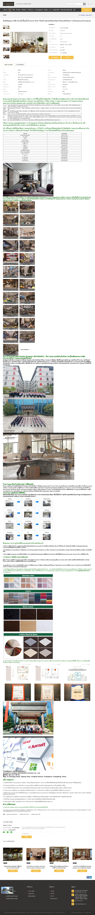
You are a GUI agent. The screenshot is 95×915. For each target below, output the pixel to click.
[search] (84, 4)
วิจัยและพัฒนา (31, 896)
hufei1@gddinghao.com (79, 904)
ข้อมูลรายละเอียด (8, 64)
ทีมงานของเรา (54, 898)
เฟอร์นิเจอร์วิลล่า (10, 893)
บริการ (52, 896)
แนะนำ (52, 891)
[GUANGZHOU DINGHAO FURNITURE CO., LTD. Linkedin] (90, 877)
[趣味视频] (29, 42)
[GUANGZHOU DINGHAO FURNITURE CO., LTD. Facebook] (88, 877)
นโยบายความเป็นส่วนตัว (77, 912)
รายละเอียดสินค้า (20, 64)
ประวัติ (52, 893)
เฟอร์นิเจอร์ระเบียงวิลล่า (11, 814)
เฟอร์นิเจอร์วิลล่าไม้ (35, 814)
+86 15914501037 (16, 827)
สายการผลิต (31, 891)
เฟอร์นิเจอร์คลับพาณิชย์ (12, 898)
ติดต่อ (26, 836)
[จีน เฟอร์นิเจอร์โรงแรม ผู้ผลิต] (8, 4)
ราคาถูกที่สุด (54, 57)
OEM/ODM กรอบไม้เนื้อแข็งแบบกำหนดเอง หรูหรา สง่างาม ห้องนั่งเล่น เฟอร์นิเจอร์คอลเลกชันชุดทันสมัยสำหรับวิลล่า (82, 868)
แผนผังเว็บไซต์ (87, 912)
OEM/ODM (31, 893)
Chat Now (86, 9)
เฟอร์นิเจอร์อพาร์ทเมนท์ (12, 896)
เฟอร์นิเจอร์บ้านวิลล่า (24, 814)
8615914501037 (12, 830)
